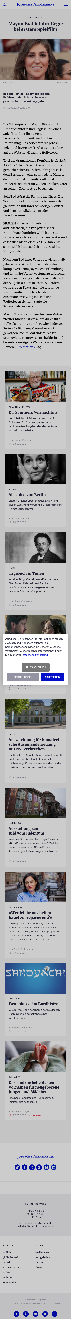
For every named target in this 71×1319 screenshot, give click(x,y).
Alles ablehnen (36, 667)
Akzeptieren (52, 677)
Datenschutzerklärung (35, 655)
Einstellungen (23, 677)
